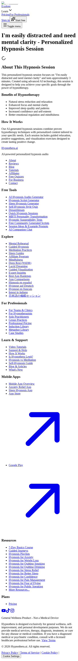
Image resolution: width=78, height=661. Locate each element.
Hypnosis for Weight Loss (24, 560)
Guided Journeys (18, 550)
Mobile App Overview (22, 383)
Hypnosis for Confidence (23, 576)
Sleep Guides (16, 253)
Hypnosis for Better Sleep (23, 573)
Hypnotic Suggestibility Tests (25, 219)
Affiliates (14, 173)
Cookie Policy (50, 652)
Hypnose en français (20, 289)
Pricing (13, 603)
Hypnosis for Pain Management (27, 579)
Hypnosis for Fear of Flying (25, 583)
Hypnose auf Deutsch (21, 285)
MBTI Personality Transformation (28, 216)
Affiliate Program (19, 256)
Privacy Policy (9, 652)
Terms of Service (30, 652)
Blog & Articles (18, 366)
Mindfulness (16, 259)
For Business (16, 179)
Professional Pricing (20, 323)
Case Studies (16, 332)
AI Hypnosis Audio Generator (26, 197)
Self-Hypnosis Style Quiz (23, 206)
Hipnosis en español (20, 282)
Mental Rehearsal (19, 243)
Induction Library (19, 326)
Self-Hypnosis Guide (21, 363)
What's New (16, 369)
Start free (20, 20)
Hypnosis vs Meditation (22, 359)
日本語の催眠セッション (25, 295)
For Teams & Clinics (20, 310)
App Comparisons (19, 279)
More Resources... (19, 589)
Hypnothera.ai (9, 148)
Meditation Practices (20, 249)
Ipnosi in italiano (18, 292)
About (12, 160)
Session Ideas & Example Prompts (28, 226)
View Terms (49, 640)
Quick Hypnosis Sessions (23, 213)
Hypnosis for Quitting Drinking (27, 566)
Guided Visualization (21, 269)
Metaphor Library (19, 329)
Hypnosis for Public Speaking (26, 586)
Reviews (14, 163)
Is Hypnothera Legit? (21, 356)
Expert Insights (17, 272)
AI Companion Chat (20, 229)
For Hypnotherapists (20, 313)
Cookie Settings (11, 656)
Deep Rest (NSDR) (20, 263)
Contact (13, 183)
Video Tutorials (17, 346)
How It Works (17, 353)
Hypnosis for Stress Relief (24, 570)
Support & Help (18, 350)
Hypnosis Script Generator (24, 200)
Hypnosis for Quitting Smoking (27, 563)
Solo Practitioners (19, 316)
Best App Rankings (20, 276)
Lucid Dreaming (18, 266)
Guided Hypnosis (19, 246)
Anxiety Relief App (20, 387)
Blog (11, 166)
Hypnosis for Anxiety (21, 557)
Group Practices (18, 319)
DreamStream (16, 210)
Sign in (5, 20)
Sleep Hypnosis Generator (24, 203)
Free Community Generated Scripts (29, 223)
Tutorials (14, 170)
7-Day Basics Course (21, 547)
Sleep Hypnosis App (20, 390)
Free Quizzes (16, 176)
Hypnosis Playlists (19, 553)
